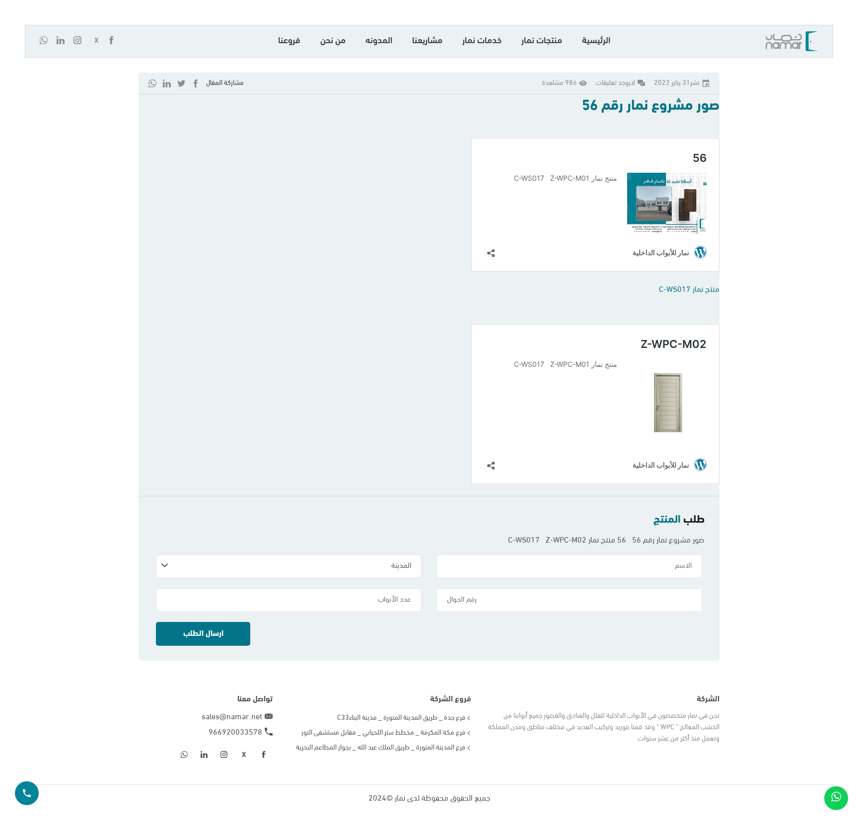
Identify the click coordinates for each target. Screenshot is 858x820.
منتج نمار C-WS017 (689, 290)
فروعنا (289, 41)
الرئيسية (596, 41)
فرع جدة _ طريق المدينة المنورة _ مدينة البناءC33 (401, 718)
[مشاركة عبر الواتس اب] (152, 83)
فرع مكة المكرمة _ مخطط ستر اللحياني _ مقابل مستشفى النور (383, 733)
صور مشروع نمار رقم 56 (650, 106)
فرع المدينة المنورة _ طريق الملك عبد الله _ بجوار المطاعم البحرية (380, 748)
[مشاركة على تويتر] (181, 83)
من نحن (333, 41)
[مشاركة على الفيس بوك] (196, 83)
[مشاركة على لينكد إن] (167, 83)
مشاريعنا (427, 41)
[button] (115, 41)
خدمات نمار (481, 41)
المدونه (378, 41)
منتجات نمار (541, 41)
